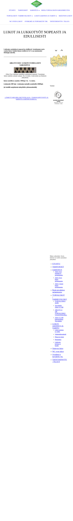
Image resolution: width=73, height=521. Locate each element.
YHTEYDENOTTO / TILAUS (59, 21)
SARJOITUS (34, 10)
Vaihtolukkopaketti (60, 334)
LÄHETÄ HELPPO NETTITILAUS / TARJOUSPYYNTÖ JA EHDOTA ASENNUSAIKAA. (26, 98)
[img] (36, 4)
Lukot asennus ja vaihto (59, 330)
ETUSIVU (12, 10)
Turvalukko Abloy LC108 (59, 306)
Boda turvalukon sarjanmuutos (55, 10)
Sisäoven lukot (57, 348)
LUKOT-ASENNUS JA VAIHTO (45, 16)
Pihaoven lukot (59, 337)
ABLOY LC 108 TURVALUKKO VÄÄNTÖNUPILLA (61, 312)
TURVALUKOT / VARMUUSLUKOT (19, 16)
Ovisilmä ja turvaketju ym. (36, 21)
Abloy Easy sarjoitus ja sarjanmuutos (59, 273)
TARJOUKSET (23, 10)
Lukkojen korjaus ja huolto (58, 343)
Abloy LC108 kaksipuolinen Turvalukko (59, 319)
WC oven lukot (16, 21)
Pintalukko (58, 339)
